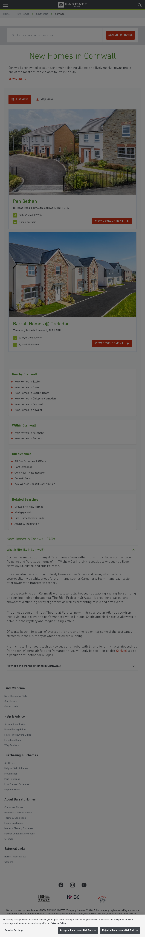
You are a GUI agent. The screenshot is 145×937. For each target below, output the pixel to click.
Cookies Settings (14, 930)
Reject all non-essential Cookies (120, 930)
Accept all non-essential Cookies (78, 930)
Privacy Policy (58, 923)
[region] (72, 926)
